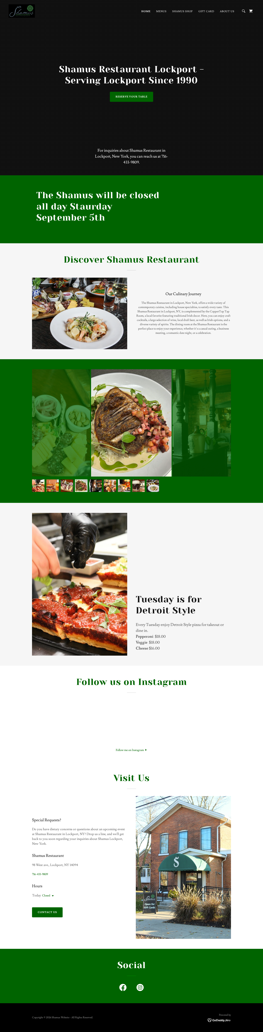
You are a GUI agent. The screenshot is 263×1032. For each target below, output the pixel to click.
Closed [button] (46, 895)
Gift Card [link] (206, 11)
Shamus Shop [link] (182, 11)
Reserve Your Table (132, 96)
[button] (131, 750)
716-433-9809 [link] (40, 874)
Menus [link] (161, 11)
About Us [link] (227, 11)
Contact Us (47, 912)
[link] (22, 10)
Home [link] (145, 11)
